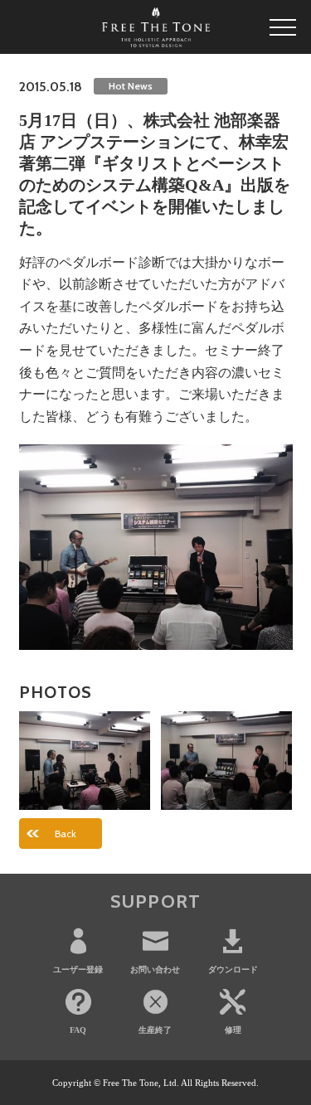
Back (65, 833)
